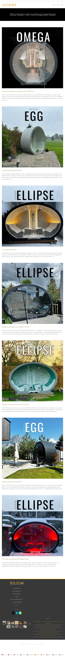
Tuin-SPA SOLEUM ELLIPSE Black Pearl (15, 559)
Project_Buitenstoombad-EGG (12, 170)
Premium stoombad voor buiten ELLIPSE (15, 327)
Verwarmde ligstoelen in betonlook (48, 629)
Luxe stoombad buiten (9, 250)
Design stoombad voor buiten (12, 482)
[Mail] (13, 613)
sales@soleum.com (18, 599)
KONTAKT (16, 605)
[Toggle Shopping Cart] (53, 5)
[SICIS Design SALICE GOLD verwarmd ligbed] (8, 623)
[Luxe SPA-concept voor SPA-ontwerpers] (29, 623)
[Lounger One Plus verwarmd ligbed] (17, 623)
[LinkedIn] (16, 613)
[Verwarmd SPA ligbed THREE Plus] (4, 623)
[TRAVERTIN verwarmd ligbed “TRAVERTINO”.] (12, 623)
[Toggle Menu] (62, 5)
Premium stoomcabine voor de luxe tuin (15, 404)
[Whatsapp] (20, 613)
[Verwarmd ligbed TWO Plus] (21, 623)
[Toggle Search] (57, 5)
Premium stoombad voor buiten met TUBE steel (18, 91)
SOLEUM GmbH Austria (40, 644)
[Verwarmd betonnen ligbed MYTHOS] (21, 627)
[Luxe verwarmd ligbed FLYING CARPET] (25, 623)
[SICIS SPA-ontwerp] (8, 627)
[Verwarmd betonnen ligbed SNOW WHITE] (25, 627)
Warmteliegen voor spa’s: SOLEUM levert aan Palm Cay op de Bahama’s (48, 622)
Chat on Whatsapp (16, 602)
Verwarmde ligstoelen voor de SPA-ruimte (48, 632)
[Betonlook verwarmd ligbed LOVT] (12, 627)
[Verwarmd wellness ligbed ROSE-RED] (17, 627)
